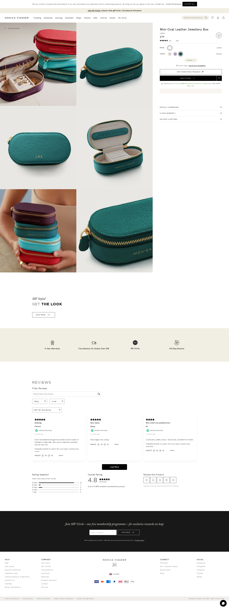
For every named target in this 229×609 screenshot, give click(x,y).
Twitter (200, 573)
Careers (44, 584)
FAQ (6, 563)
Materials (45, 577)
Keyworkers (165, 570)
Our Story (45, 563)
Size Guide (9, 566)
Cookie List (159, 4)
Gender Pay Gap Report (85, 598)
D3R (222, 598)
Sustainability (47, 570)
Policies (44, 587)
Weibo (199, 577)
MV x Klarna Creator (169, 566)
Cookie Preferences (43, 598)
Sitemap (8, 584)
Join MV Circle (94, 10)
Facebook (201, 563)
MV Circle (122, 18)
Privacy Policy (139, 540)
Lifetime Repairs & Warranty (17, 577)
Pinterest (201, 570)
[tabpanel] (114, 64)
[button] (174, 4)
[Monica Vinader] (17, 18)
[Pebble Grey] (170, 54)
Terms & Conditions (12, 598)
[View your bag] (223, 18)
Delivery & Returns (13, 570)
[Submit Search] (206, 18)
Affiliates (164, 563)
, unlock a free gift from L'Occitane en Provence (114, 10)
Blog (162, 573)
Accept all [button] (190, 4)
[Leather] (170, 48)
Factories (45, 573)
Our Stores (46, 566)
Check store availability (197, 66)
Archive (103, 18)
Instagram (201, 566)
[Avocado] (180, 54)
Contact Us (10, 580)
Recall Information (13, 587)
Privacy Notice (27, 598)
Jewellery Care (11, 573)
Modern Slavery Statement (64, 598)
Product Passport (49, 580)
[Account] (218, 18)
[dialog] (114, 4)
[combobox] (194, 18)
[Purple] (175, 54)
